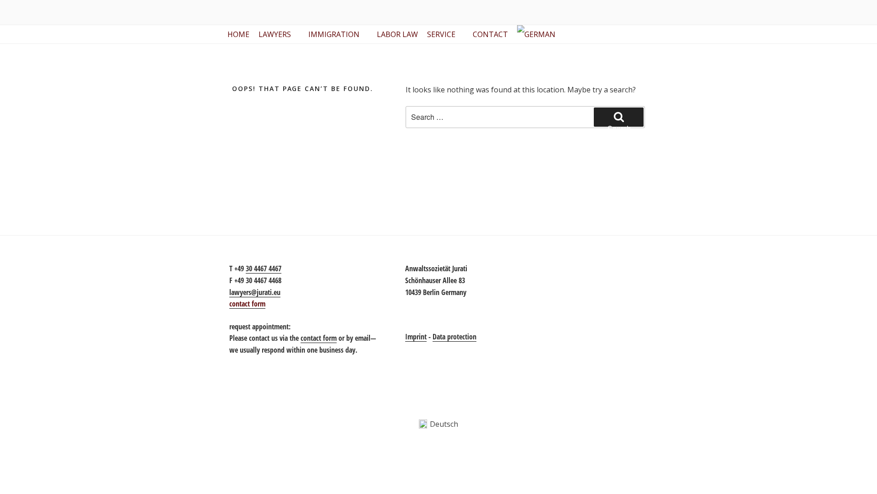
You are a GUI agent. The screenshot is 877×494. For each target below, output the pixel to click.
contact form (319, 338)
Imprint (416, 337)
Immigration (333, 34)
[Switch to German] (538, 34)
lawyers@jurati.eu (254, 292)
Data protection (454, 337)
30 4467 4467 (263, 268)
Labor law (397, 34)
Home (238, 34)
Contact (490, 34)
